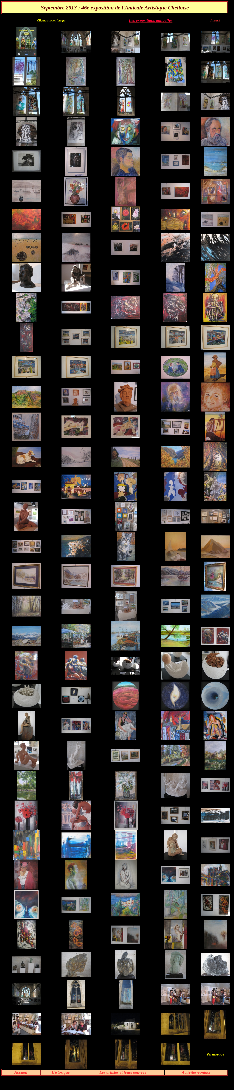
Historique (61, 1072)
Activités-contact (196, 1072)
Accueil (215, 20)
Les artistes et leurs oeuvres (122, 1072)
